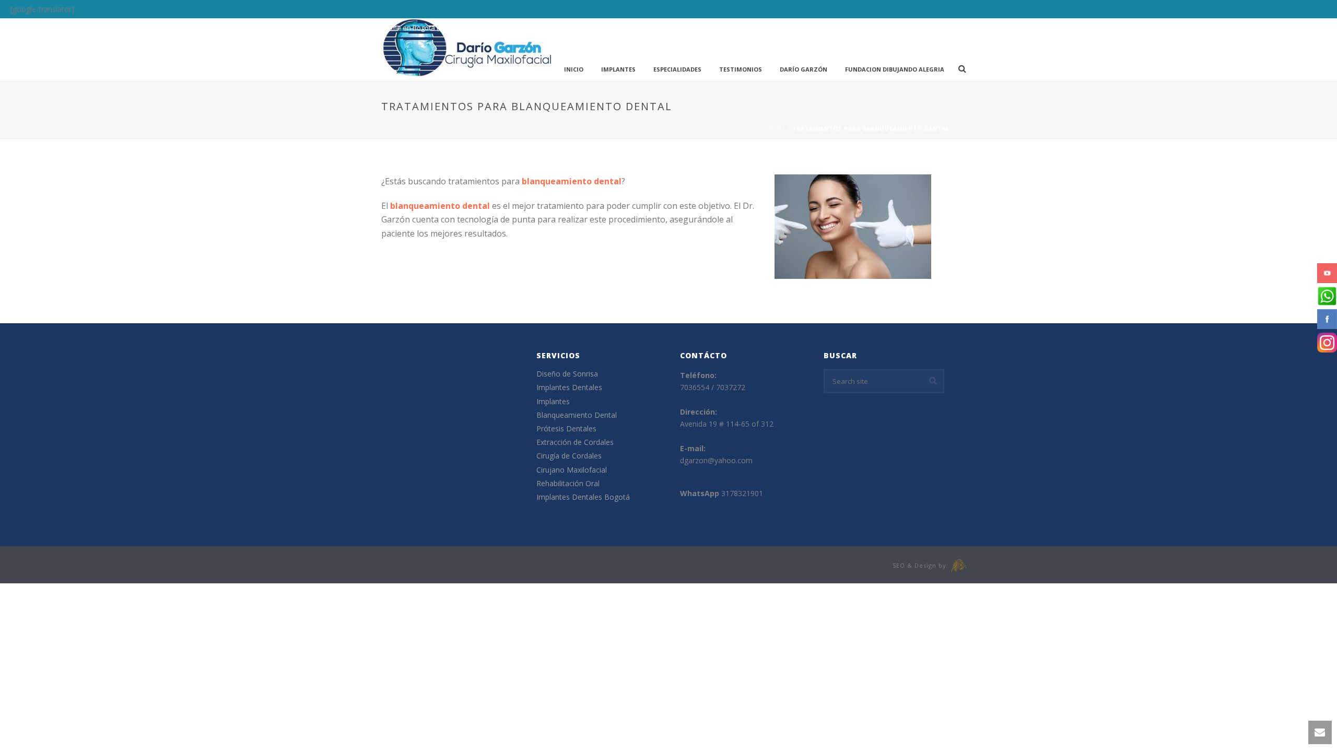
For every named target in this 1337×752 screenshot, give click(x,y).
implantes (618, 69)
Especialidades (677, 69)
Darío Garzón (803, 69)
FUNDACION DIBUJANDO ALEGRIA (894, 69)
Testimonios (740, 69)
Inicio (573, 69)
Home (776, 128)
